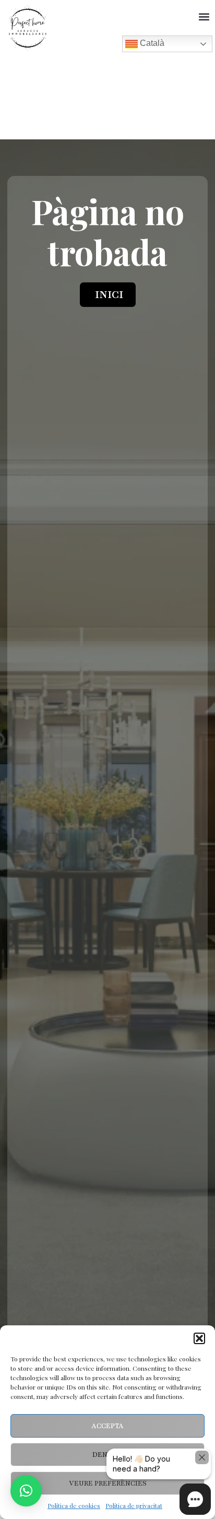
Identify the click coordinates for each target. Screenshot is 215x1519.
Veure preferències (108, 1483)
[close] (202, 1457)
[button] (199, 1338)
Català (151, 43)
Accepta (107, 1426)
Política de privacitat (133, 1505)
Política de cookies (73, 1505)
